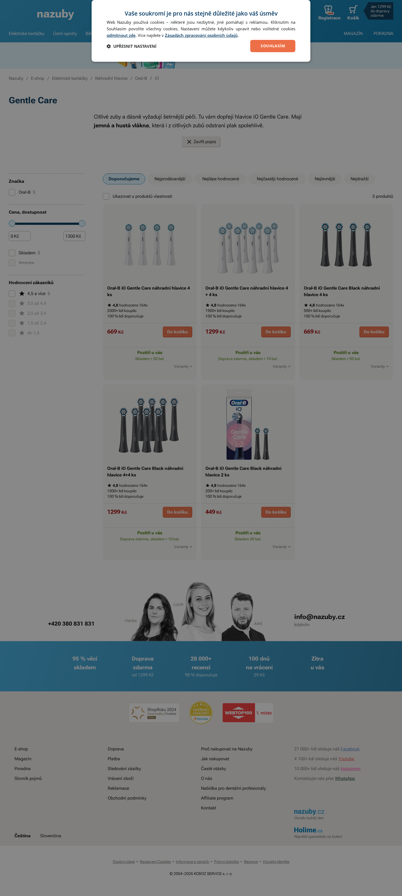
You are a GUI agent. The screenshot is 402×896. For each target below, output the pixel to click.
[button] (131, 46)
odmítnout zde (121, 35)
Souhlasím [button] (273, 45)
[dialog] (201, 31)
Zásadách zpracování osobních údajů (201, 35)
